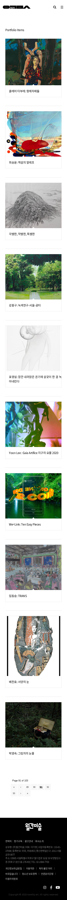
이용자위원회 (11, 878)
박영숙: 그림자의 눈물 (21, 753)
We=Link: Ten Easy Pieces (25, 524)
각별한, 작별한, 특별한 (22, 234)
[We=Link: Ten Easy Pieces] (33, 495)
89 (27, 787)
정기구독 (18, 841)
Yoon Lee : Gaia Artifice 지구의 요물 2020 (33, 453)
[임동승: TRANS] (33, 567)
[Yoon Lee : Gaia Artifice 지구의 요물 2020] (33, 424)
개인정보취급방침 (13, 868)
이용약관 (30, 868)
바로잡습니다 (11, 873)
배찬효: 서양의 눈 (19, 682)
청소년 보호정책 (30, 873)
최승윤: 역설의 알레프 (21, 162)
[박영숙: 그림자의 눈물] (33, 725)
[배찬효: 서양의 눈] (33, 646)
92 (48, 787)
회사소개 (39, 841)
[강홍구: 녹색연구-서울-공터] (33, 276)
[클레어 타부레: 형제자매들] (33, 62)
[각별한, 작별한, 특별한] (33, 205)
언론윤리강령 (48, 873)
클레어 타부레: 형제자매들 (24, 91)
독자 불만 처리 (45, 868)
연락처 (8, 841)
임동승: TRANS (18, 596)
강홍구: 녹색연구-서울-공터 (25, 305)
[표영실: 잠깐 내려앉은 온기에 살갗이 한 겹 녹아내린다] (33, 348)
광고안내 (29, 841)
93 (14, 793)
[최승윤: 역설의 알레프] (33, 134)
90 (34, 787)
